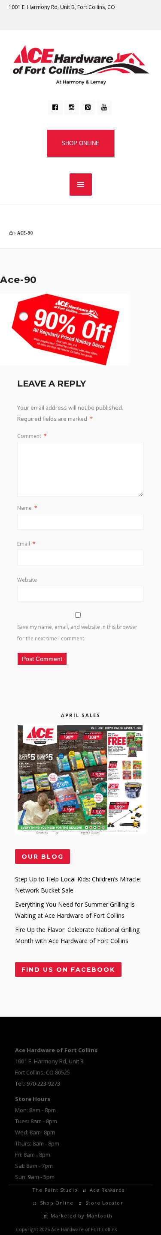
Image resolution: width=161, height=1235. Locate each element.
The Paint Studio (55, 1190)
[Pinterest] (88, 107)
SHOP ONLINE (80, 143)
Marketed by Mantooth (82, 1215)
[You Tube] (104, 107)
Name (27, 508)
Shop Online (56, 1202)
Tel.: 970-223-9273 (37, 1083)
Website (27, 579)
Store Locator (104, 1202)
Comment (32, 436)
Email (26, 544)
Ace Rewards (107, 1190)
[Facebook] (55, 107)
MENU (81, 184)
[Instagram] (71, 107)
